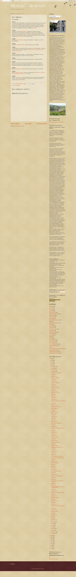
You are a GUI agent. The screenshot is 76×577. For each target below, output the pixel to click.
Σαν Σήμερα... (53, 494)
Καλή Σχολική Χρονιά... (55, 462)
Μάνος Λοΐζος (18, 68)
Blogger (43, 568)
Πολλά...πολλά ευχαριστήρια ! (56, 372)
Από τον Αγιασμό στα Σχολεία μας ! (57, 456)
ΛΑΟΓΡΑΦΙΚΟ (51, 327)
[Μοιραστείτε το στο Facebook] (33, 83)
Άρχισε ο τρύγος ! (54, 413)
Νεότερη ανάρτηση (15, 123)
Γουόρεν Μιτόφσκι (20, 39)
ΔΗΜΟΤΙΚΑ (51, 309)
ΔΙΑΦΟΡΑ (51, 310)
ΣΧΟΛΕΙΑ (51, 338)
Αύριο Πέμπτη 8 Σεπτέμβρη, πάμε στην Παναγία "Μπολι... (58, 487)
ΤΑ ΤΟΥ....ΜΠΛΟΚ (52, 341)
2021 (51, 535)
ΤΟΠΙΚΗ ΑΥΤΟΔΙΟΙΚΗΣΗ (53, 345)
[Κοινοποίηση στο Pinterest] (34, 83)
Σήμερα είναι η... (54, 395)
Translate (57, 17)
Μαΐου (52, 526)
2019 (51, 538)
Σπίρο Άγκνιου (18, 77)
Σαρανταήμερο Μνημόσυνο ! (56, 406)
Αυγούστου (53, 521)
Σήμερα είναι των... (54, 399)
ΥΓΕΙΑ (50, 347)
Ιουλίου (52, 523)
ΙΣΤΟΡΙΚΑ (51, 324)
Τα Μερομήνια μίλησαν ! (55, 387)
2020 (51, 537)
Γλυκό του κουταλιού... (55, 437)
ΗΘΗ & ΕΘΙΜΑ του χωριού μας (54, 319)
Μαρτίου (53, 530)
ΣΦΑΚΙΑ (50, 336)
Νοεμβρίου (53, 368)
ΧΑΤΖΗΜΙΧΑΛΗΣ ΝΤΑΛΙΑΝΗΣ (54, 353)
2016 (51, 543)
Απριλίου (53, 528)
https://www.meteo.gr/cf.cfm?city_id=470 (56, 122)
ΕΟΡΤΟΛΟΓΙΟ (51, 315)
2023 (51, 363)
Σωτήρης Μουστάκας (21, 44)
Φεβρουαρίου (53, 531)
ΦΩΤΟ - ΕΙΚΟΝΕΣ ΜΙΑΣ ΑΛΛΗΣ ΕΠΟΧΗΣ (56, 348)
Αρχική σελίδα (28, 123)
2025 (51, 360)
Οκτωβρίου (53, 369)
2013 (51, 548)
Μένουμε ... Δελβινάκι (28, 5)
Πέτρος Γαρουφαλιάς (19, 72)
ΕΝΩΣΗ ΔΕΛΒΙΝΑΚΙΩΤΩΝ (54, 313)
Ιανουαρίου (53, 533)
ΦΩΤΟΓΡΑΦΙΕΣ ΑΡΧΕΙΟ (53, 350)
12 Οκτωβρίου (20, 36)
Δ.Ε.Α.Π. (50, 307)
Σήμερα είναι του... (54, 376)
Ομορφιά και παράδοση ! (55, 382)
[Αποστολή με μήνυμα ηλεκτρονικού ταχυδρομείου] (29, 83)
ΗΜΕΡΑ (50, 321)
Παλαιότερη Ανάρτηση (42, 123)
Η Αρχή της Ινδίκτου (54, 511)
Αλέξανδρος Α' (24, 31)
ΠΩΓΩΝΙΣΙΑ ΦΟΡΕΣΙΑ (53, 332)
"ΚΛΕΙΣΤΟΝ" (53, 418)
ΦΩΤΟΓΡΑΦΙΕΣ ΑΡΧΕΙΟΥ (53, 351)
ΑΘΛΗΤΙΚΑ (51, 306)
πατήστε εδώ (62, 292)
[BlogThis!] (30, 83)
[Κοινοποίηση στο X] (31, 83)
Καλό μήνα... (53, 516)
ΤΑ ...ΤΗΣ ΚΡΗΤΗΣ (52, 339)
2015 (51, 545)
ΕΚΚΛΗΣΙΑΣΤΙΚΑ (52, 312)
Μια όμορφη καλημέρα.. (55, 497)
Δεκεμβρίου (53, 366)
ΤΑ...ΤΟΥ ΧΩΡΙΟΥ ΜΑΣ (53, 344)
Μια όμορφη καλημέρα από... (56, 442)
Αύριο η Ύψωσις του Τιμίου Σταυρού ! (57, 457)
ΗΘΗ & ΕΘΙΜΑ (52, 318)
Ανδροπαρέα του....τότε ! (55, 392)
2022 (51, 365)
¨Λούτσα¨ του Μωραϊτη (55, 377)
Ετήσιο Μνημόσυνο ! (54, 408)
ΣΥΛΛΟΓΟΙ (51, 335)
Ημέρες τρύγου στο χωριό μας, (56, 423)
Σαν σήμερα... (53, 374)
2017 (51, 542)
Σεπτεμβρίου (53, 371)
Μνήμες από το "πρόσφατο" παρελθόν (57, 492)
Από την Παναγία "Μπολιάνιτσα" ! (57, 475)
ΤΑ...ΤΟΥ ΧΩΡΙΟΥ (52, 342)
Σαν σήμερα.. (53, 502)
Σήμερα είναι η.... (54, 466)
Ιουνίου (52, 525)
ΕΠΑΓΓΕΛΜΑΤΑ (52, 316)
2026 (51, 358)
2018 (51, 540)
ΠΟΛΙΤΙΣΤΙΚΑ (51, 330)
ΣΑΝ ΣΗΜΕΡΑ (17, 85)
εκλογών (35, 27)
